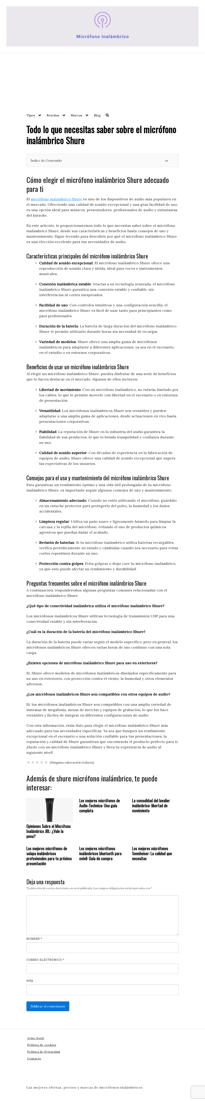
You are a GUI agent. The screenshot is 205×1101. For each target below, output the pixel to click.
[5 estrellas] (46, 762)
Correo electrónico (45, 960)
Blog (97, 115)
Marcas (76, 115)
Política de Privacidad (43, 1052)
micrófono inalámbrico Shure (56, 199)
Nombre (34, 939)
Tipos (30, 115)
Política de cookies (41, 1045)
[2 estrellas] (33, 762)
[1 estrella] (28, 762)
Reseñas (53, 115)
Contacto (34, 1058)
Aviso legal (35, 1038)
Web (29, 981)
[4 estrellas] (42, 762)
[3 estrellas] (37, 762)
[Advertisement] (102, 83)
